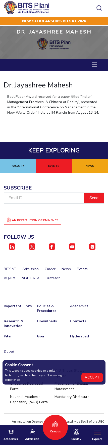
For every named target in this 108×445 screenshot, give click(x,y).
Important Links (18, 306)
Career (50, 269)
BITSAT (10, 269)
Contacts (78, 321)
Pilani (9, 336)
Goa (40, 336)
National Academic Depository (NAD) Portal (29, 399)
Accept (92, 377)
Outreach (53, 278)
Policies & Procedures (46, 308)
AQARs (10, 278)
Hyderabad (79, 336)
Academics (79, 306)
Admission (30, 269)
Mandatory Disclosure (72, 396)
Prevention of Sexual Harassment (71, 386)
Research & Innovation (13, 323)
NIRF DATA (30, 278)
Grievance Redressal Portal (26, 386)
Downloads (47, 321)
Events (82, 269)
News (66, 269)
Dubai (9, 351)
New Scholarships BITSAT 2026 (54, 21)
